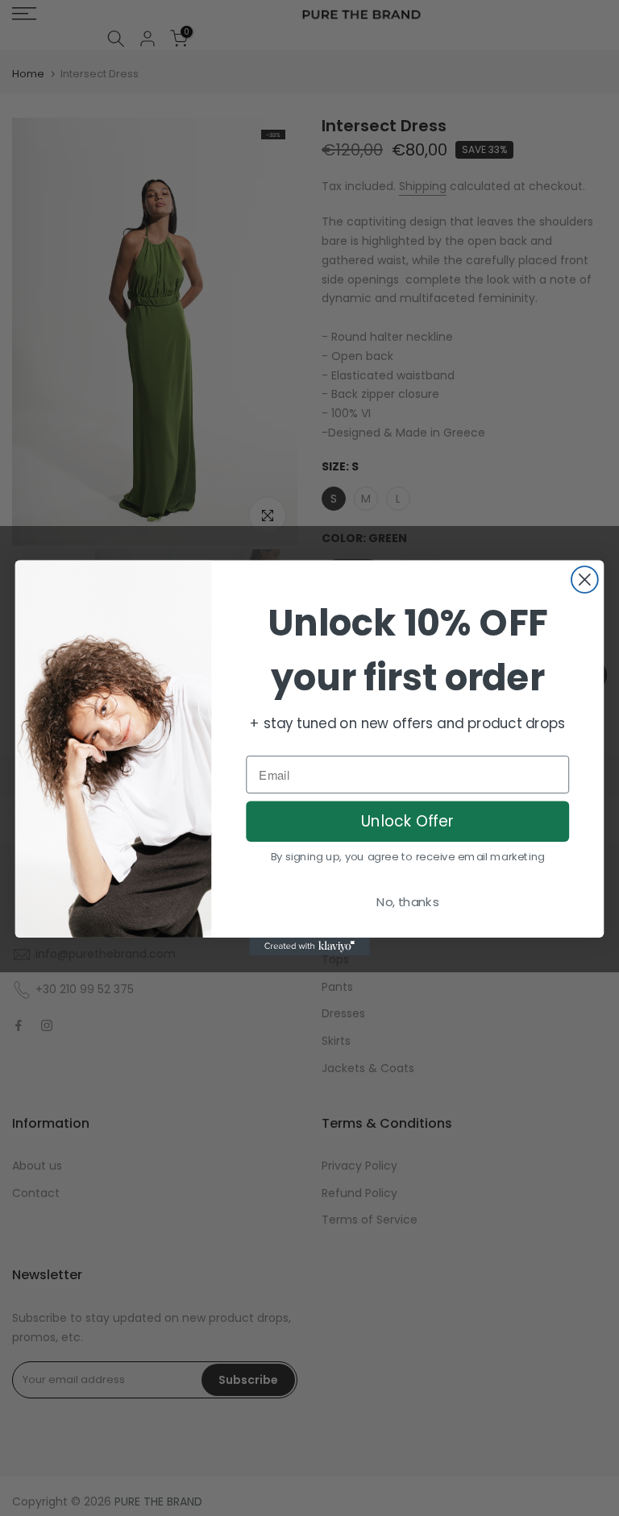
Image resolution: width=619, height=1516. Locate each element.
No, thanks (407, 902)
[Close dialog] (584, 579)
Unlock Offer (407, 821)
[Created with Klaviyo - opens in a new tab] (309, 946)
